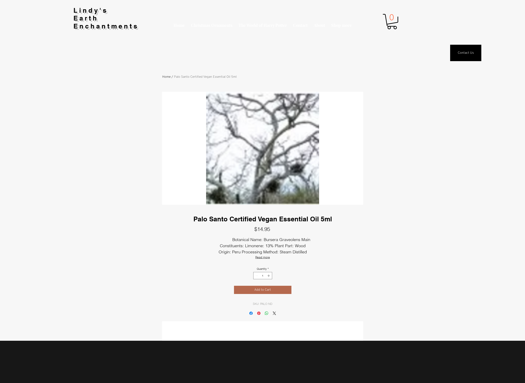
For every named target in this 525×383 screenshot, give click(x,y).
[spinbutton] (263, 275)
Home (166, 77)
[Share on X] (274, 313)
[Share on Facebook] (251, 313)
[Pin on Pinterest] (258, 313)
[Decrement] (256, 275)
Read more (262, 257)
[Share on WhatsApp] (266, 313)
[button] (341, 25)
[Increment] (269, 275)
